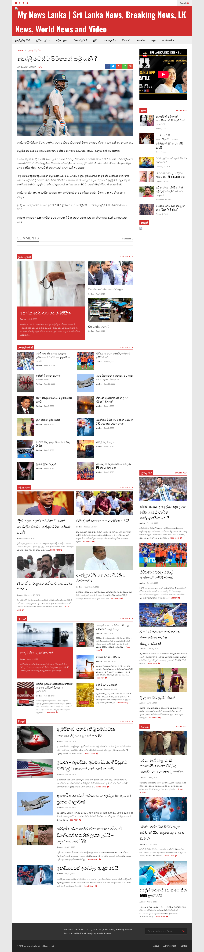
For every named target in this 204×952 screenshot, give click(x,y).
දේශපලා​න (24, 487)
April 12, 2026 (161, 152)
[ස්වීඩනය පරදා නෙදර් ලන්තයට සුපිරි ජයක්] (85, 361)
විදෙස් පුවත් (80, 40)
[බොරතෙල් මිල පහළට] (85, 667)
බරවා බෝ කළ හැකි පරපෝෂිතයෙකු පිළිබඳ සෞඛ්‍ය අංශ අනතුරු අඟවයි (161, 765)
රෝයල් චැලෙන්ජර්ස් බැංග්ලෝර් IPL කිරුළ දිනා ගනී (113, 465)
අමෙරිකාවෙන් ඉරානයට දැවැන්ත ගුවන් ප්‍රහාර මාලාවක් (114, 377)
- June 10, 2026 (109, 384)
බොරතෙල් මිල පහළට (108, 657)
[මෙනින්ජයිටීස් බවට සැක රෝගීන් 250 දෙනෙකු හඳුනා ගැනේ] (85, 427)
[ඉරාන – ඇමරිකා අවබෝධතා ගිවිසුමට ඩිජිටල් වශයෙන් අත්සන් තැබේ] (35, 768)
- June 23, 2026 (49, 366)
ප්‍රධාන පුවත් (42, 40)
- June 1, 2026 (48, 468)
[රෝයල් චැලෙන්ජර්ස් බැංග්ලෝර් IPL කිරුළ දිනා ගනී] (85, 471)
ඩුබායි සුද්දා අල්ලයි (46, 464)
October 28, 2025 (162, 181)
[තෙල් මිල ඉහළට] (85, 449)
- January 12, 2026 (90, 527)
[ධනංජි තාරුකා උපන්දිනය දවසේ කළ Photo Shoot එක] (146, 176)
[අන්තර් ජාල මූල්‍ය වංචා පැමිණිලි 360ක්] (25, 449)
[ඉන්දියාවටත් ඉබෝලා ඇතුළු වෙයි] (35, 875)
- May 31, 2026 (69, 847)
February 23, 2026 (163, 167)
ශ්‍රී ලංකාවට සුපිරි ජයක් (48, 420)
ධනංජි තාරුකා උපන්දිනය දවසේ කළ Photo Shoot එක (170, 175)
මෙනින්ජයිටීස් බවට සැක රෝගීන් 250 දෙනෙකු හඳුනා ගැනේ (114, 421)
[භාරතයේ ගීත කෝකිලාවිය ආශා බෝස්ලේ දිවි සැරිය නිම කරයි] (146, 138)
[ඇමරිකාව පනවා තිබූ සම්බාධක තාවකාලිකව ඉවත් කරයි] (35, 739)
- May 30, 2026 (29, 538)
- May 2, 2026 (151, 902)
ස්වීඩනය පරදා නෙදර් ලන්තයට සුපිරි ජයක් (156, 574)
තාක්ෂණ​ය (168, 40)
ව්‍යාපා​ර (22, 619)
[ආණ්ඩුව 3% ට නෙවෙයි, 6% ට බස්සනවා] (104, 558)
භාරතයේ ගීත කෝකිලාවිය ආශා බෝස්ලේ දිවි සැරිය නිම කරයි (170, 141)
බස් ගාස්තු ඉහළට (98, 326)
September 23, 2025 (163, 200)
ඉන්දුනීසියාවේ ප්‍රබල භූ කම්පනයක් (48, 377)
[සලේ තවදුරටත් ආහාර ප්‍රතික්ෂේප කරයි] (25, 405)
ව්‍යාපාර (126, 40)
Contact (184, 946)
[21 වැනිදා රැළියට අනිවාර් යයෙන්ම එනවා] (45, 566)
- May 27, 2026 (69, 874)
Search (183, 3)
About (156, 946)
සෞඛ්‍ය (145, 727)
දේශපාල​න (61, 40)
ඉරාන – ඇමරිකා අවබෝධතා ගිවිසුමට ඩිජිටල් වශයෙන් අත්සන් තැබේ (92, 765)
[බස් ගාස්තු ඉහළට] (110, 310)
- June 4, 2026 (48, 424)
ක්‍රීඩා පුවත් (146, 473)
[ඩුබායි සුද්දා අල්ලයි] (25, 471)
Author (23, 319)
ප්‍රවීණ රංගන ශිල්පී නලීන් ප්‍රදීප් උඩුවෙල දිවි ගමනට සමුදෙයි (169, 191)
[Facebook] (108, 66)
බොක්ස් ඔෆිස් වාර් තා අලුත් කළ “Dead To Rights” (170, 207)
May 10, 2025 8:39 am (26, 67)
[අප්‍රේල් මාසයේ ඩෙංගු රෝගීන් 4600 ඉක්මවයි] (163, 873)
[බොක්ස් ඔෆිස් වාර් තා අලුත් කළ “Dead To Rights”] (146, 209)
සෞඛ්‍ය (141, 40)
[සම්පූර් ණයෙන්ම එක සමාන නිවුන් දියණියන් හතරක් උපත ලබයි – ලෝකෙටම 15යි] (35, 835)
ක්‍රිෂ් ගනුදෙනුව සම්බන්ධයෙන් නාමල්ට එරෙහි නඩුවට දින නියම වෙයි (43, 526)
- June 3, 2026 (48, 450)
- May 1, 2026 (108, 633)
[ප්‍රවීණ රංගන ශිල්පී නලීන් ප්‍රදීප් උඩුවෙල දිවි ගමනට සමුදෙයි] (146, 191)
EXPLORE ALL (126, 257)
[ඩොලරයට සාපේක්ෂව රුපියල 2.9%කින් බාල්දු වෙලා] (85, 635)
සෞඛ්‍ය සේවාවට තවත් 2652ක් (45, 313)
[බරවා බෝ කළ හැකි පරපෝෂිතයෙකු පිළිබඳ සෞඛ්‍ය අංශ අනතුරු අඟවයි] (163, 743)
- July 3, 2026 (31, 319)
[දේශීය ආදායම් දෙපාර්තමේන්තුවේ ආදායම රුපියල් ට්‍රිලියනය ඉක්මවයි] (25, 694)
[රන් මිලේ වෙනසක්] (85, 695)
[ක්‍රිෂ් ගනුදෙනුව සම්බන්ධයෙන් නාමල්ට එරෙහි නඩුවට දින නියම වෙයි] (45, 503)
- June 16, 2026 (49, 384)
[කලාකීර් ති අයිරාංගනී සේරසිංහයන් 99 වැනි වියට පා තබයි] (146, 120)
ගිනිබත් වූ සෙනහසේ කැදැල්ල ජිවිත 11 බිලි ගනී (112, 399)
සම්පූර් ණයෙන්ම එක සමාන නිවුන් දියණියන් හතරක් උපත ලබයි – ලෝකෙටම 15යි (89, 834)
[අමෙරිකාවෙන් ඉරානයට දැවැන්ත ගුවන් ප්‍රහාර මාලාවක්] (85, 383)
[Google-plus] (119, 66)
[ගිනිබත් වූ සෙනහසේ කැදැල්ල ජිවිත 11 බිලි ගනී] (85, 405)
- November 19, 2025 (31, 595)
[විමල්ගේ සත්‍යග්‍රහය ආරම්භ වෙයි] (104, 503)
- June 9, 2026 (48, 406)
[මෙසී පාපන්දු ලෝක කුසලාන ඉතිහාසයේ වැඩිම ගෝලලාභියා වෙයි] (25, 361)
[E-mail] (130, 66)
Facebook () (127, 239)
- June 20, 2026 (152, 649)
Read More (36, 335)
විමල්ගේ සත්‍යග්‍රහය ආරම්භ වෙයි (102, 520)
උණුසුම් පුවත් (22, 40)
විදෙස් (21, 721)
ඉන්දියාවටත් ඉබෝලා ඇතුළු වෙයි (87, 868)
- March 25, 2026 (109, 661)
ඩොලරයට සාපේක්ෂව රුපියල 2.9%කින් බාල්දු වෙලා (112, 627)
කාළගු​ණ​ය (110, 40)
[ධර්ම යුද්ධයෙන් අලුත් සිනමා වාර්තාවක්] (146, 162)
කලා (153, 40)
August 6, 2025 (162, 214)
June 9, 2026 (161, 129)
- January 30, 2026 (110, 689)
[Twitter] (113, 66)
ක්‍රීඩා (95, 40)
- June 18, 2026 (69, 774)
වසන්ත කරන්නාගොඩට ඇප (105, 289)
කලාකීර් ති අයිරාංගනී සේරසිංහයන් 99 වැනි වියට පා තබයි (170, 120)
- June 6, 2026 (151, 778)
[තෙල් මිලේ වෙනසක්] (45, 635)
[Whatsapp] (125, 66)
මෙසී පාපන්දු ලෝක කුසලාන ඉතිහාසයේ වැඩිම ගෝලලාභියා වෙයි (52, 357)
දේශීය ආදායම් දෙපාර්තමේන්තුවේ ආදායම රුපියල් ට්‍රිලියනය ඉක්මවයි (54, 687)
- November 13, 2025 (91, 587)
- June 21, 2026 (109, 362)
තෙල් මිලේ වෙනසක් (36, 653)
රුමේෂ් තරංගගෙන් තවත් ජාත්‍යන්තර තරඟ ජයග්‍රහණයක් (159, 637)
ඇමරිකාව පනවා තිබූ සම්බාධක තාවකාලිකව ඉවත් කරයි (86, 732)
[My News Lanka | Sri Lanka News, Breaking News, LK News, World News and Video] (103, 21)
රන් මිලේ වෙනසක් (106, 684)
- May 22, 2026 (49, 696)
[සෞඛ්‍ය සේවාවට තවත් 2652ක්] (51, 284)
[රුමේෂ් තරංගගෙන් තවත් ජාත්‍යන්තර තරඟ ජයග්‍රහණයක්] (163, 615)
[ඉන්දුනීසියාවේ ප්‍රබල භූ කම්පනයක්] (25, 383)
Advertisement (169, 946)
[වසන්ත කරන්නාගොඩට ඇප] (110, 273)
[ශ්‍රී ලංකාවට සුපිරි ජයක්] (25, 427)
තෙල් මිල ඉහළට (105, 442)
